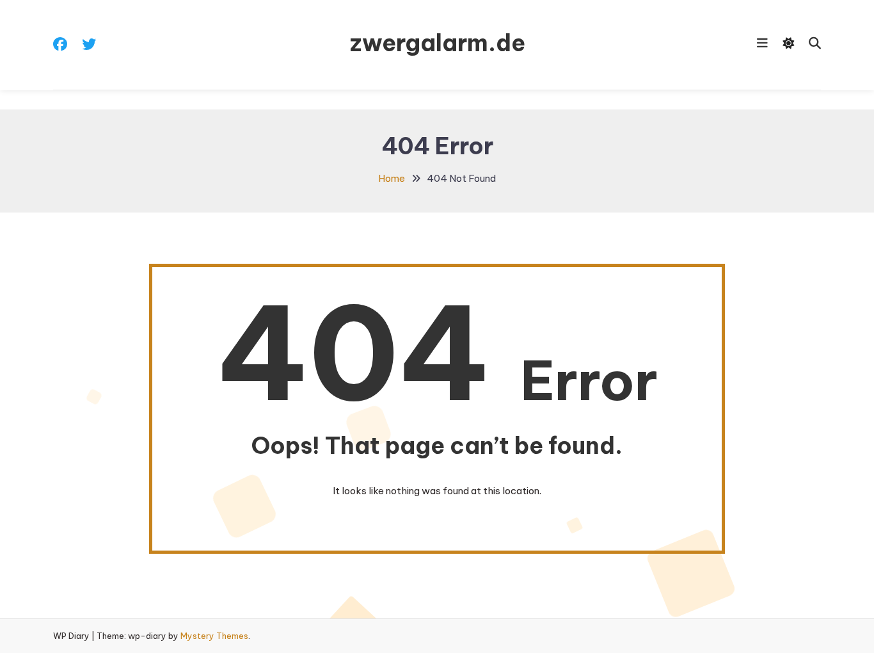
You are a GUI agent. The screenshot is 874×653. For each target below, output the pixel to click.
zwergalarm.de (437, 43)
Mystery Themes (214, 636)
